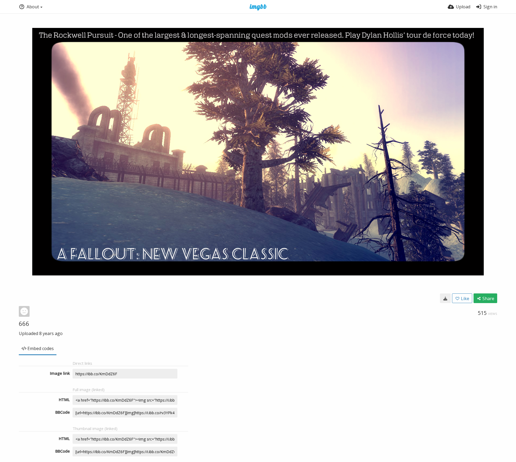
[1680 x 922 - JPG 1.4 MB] (445, 298)
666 (24, 323)
